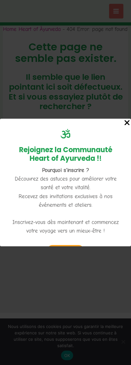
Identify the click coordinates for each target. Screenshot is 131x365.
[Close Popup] (127, 123)
